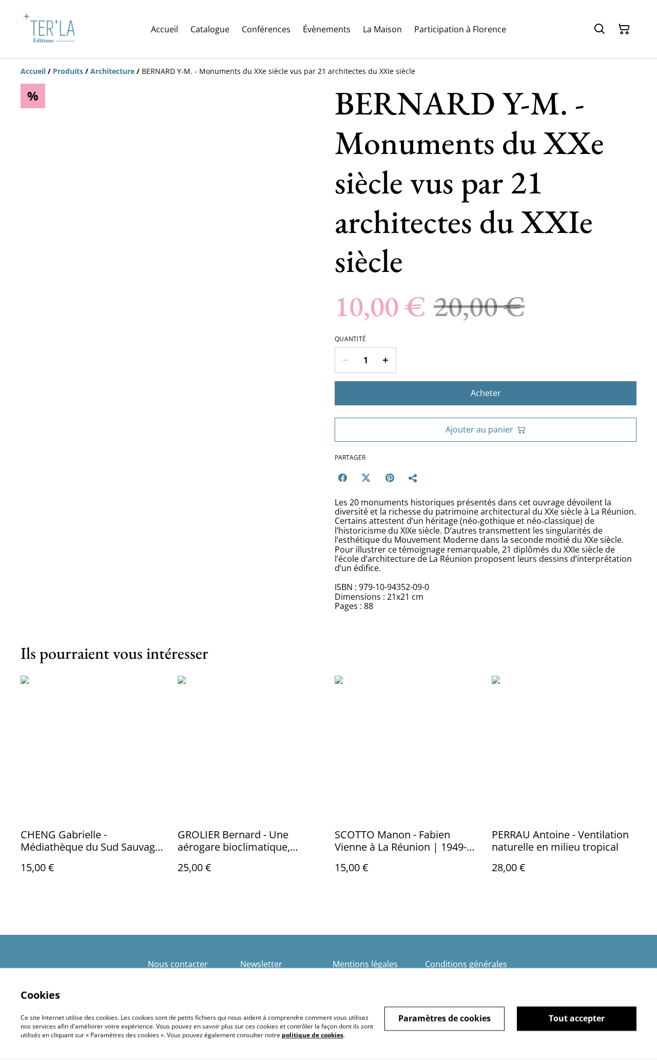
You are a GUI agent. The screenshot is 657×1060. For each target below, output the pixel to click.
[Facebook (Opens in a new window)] (342, 477)
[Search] (599, 29)
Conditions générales (466, 964)
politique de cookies (312, 1034)
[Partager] (413, 477)
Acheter (486, 393)
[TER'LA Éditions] (53, 29)
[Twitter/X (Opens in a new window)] (366, 477)
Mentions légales (365, 964)
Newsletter (261, 964)
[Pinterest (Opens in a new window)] (389, 477)
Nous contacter (178, 964)
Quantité (350, 339)
